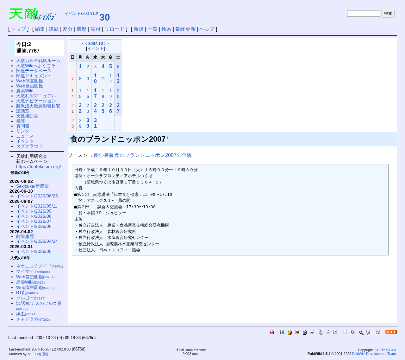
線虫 (26, 313)
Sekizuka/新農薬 (32, 186)
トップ (18, 29)
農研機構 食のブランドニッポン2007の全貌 (142, 155)
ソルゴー (30, 297)
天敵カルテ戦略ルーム (38, 60)
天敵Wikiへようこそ (35, 65)
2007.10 (95, 43)
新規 (139, 29)
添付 (95, 29)
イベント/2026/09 (34, 211)
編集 (40, 29)
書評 (20, 121)
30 (104, 17)
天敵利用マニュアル (36, 95)
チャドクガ (33, 319)
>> (106, 43)
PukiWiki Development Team (374, 354)
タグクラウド (29, 146)
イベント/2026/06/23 (37, 195)
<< (84, 43)
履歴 (82, 29)
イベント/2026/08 (34, 216)
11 (103, 78)
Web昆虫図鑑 (29, 85)
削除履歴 (25, 236)
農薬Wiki (24, 90)
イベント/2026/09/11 (36, 206)
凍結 (54, 29)
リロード (114, 29)
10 (94, 13)
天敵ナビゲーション (36, 100)
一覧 (152, 29)
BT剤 (27, 292)
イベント (73, 13)
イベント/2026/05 (34, 251)
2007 (86, 13)
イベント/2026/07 (34, 221)
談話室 (22, 110)
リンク (22, 130)
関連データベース (34, 70)
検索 (166, 29)
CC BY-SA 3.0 (385, 350)
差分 (68, 29)
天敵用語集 (27, 116)
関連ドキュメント (34, 75)
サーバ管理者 (38, 354)
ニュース (25, 135)
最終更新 (185, 29)
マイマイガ (33, 271)
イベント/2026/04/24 (37, 241)
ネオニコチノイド (39, 265)
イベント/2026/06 (34, 226)
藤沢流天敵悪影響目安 (38, 105)
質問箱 (22, 125)
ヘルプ (207, 29)
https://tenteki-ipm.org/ (38, 166)
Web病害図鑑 (29, 80)
